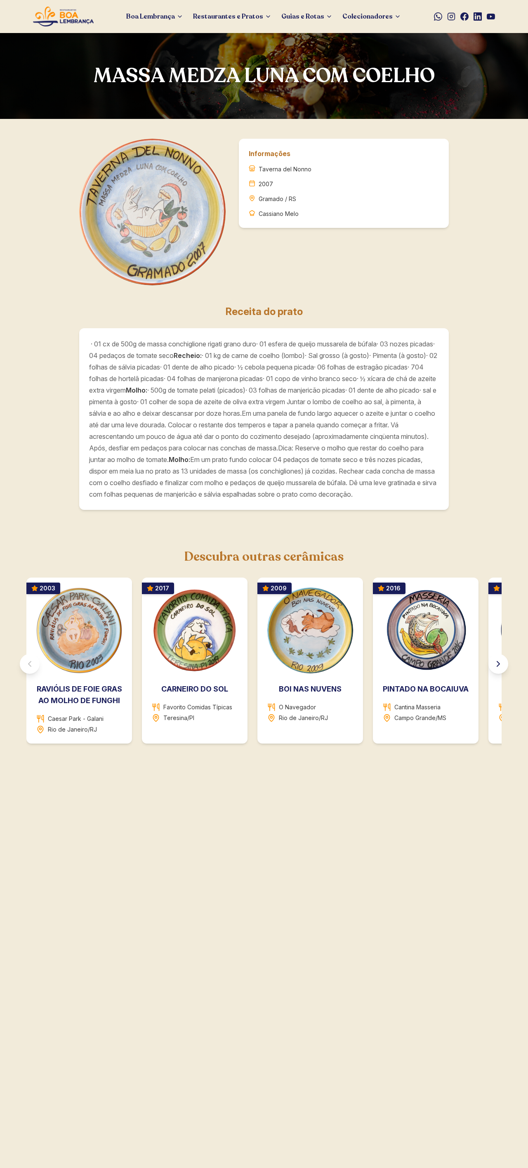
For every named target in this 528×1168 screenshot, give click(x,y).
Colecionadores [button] (367, 16)
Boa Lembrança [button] (150, 16)
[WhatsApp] (438, 16)
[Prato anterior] (30, 664)
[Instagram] (451, 16)
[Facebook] (464, 16)
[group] (264, 664)
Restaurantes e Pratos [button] (228, 16)
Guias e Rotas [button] (302, 16)
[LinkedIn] (478, 16)
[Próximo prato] (498, 664)
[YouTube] (491, 16)
